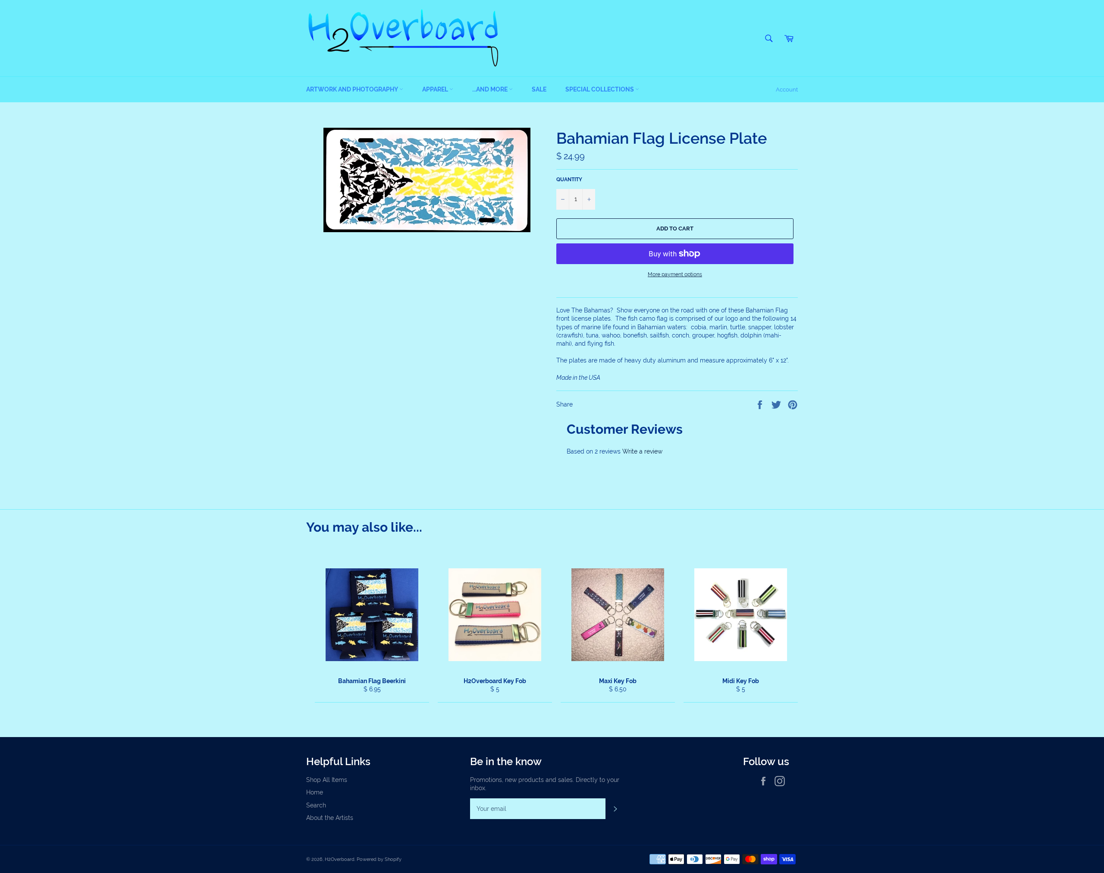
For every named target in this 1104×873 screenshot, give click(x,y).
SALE (539, 89)
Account (787, 89)
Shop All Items (326, 779)
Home (314, 792)
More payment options (675, 274)
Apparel (435, 89)
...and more (490, 89)
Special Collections (600, 89)
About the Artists (329, 817)
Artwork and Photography (352, 89)
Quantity (569, 179)
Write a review (642, 451)
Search (316, 805)
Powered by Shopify (379, 859)
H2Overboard (339, 859)
